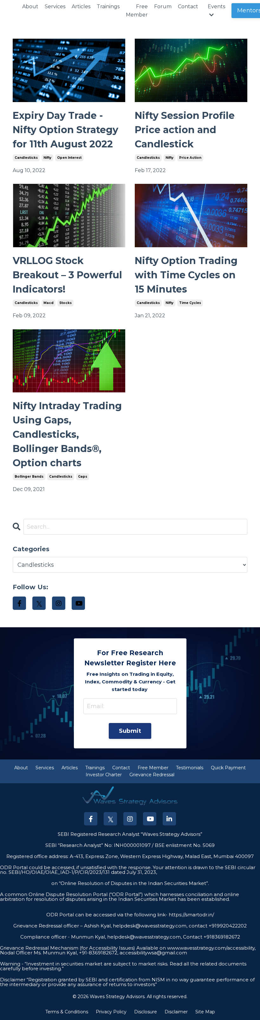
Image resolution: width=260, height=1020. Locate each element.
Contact (188, 6)
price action (190, 158)
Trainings (108, 6)
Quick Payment (228, 768)
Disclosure (145, 1012)
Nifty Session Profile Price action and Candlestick (185, 130)
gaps (82, 476)
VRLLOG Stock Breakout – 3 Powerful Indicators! (67, 275)
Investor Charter (104, 775)
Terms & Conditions (66, 1012)
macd (48, 303)
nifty (47, 158)
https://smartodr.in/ (190, 915)
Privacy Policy (111, 1012)
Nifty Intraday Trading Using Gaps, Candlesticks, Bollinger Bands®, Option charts (67, 434)
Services (55, 6)
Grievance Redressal (151, 775)
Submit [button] (130, 730)
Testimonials (189, 768)
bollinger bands (29, 476)
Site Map (205, 1012)
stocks (65, 303)
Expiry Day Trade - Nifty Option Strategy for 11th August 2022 (65, 130)
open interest (69, 158)
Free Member (137, 10)
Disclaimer (176, 1012)
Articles (81, 6)
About (30, 6)
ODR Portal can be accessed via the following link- (106, 914)
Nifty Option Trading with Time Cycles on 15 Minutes (186, 275)
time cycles (190, 303)
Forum (163, 6)
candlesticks (26, 158)
